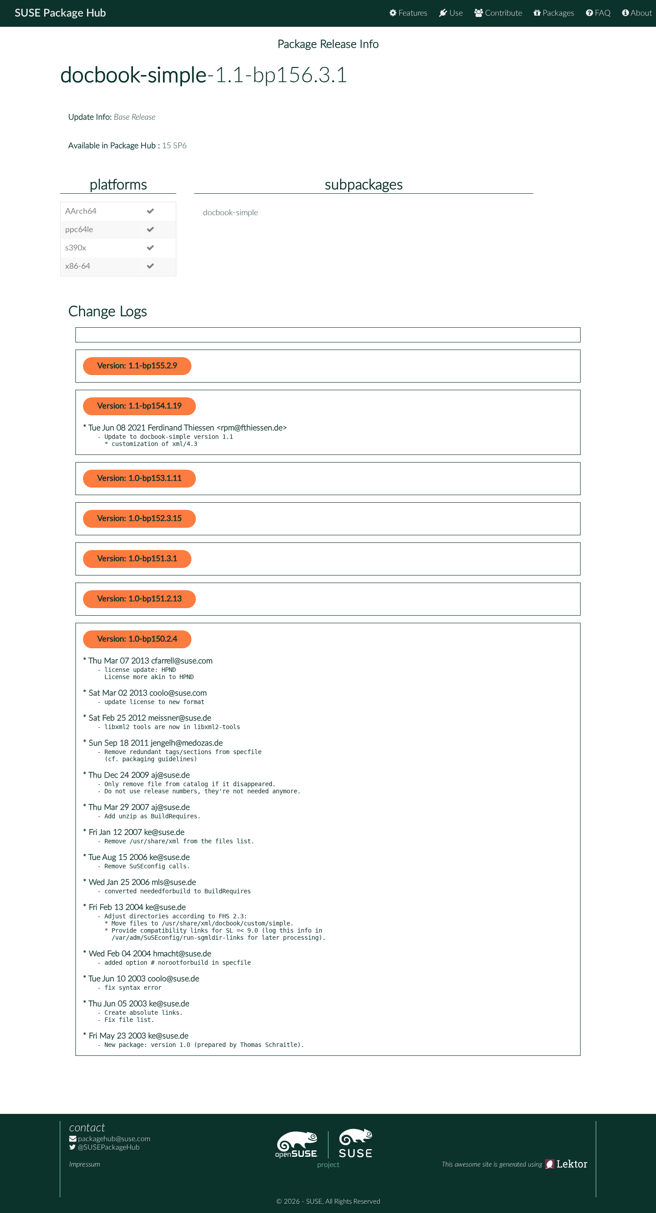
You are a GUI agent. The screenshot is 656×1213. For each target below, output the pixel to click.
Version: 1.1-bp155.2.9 (137, 366)
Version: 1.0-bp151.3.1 (137, 559)
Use (455, 13)
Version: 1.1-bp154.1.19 (139, 406)
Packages (557, 13)
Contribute (502, 13)
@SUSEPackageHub (108, 1147)
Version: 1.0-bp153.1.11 (139, 479)
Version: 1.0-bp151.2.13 (139, 599)
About (640, 13)
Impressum (84, 1164)
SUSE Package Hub (60, 13)
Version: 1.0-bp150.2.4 (137, 639)
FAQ (601, 13)
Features (412, 13)
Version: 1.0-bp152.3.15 (139, 519)
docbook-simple (133, 75)
